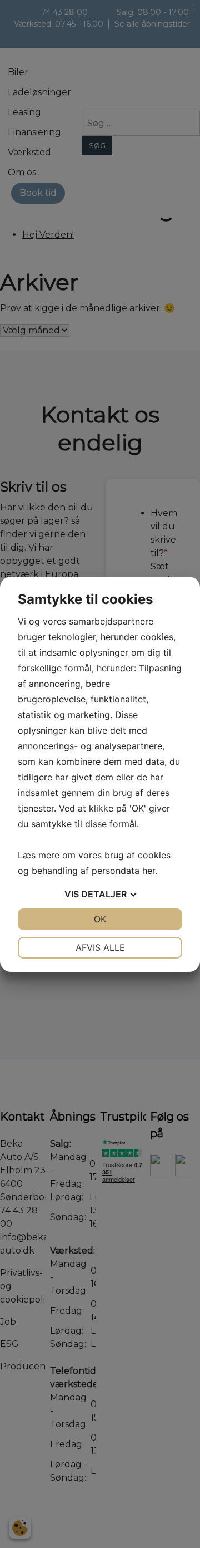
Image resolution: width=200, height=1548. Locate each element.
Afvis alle (100, 947)
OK (100, 919)
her (148, 870)
